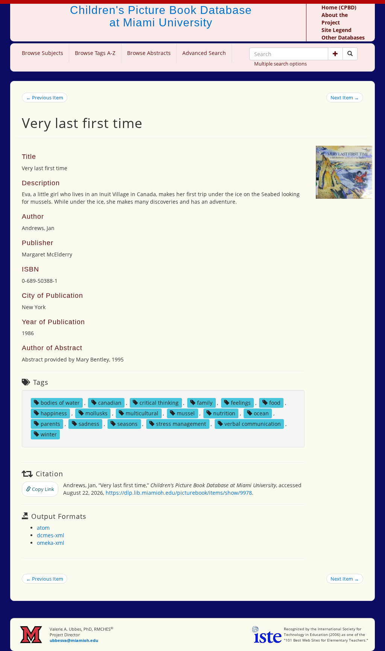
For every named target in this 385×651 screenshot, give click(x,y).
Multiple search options (280, 63)
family (204, 402)
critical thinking (159, 402)
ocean (261, 413)
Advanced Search (204, 52)
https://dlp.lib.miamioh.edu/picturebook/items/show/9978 (179, 492)
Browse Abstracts (149, 52)
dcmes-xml (50, 535)
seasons (127, 423)
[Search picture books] (350, 53)
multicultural (142, 413)
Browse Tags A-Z (95, 52)
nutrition (224, 413)
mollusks (96, 413)
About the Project (334, 18)
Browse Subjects (42, 52)
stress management (181, 423)
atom (43, 527)
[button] (335, 53)
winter (49, 434)
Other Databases (343, 37)
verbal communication (252, 423)
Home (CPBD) (338, 7)
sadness (89, 423)
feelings (241, 402)
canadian (109, 402)
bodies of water (60, 402)
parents (50, 423)
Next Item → (344, 97)
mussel (186, 413)
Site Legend (336, 30)
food (274, 402)
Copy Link (42, 489)
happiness (54, 413)
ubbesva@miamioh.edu (74, 640)
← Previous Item (44, 97)
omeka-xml (50, 542)
